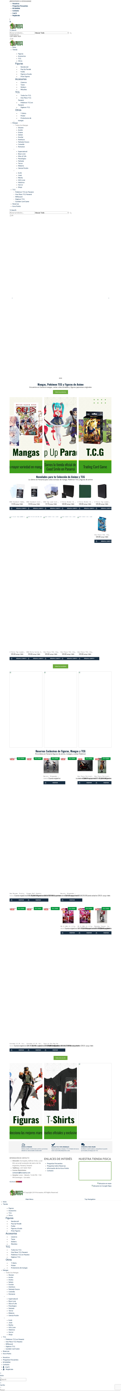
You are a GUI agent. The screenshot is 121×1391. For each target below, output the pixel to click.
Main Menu (29, 1199)
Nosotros (15, 3)
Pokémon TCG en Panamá (25, 104)
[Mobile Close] (1, 1197)
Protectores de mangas (24, 119)
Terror (20, 163)
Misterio (21, 166)
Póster (23, 116)
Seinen (20, 135)
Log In (14, 13)
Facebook (12, 1181)
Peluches (24, 89)
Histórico (21, 182)
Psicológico (22, 158)
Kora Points (16, 206)
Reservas (15, 204)
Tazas (23, 85)
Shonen (20, 128)
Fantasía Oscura (23, 142)
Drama (20, 132)
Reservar (21, 900)
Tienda (14, 49)
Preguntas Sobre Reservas (56, 1166)
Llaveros (24, 82)
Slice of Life (22, 156)
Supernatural (22, 151)
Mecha (20, 178)
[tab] (20, 54)
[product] (18, 491)
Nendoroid (24, 67)
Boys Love (22, 154)
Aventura (21, 139)
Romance (21, 147)
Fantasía (21, 161)
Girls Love (21, 180)
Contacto (15, 11)
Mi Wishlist (16, 8)
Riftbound (18, 197)
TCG (14, 189)
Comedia (21, 144)
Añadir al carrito (21, 508)
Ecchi (20, 173)
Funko (23, 72)
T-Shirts (23, 113)
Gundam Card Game (22, 201)
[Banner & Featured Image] (26, 434)
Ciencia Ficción (23, 168)
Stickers (23, 87)
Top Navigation (90, 1199)
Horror (20, 185)
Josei (20, 175)
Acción (20, 130)
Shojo (20, 187)
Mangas (15, 123)
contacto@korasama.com (21, 1173)
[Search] (70, 33)
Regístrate (16, 15)
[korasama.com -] (16, 26)
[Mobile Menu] (10, 22)
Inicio (14, 47)
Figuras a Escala (26, 74)
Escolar (20, 137)
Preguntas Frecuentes (20, 6)
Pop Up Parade (26, 69)
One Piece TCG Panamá (24, 99)
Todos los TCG (26, 95)
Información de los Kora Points (58, 1168)
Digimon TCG (25, 107)
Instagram (19, 1181)
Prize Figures (25, 76)
